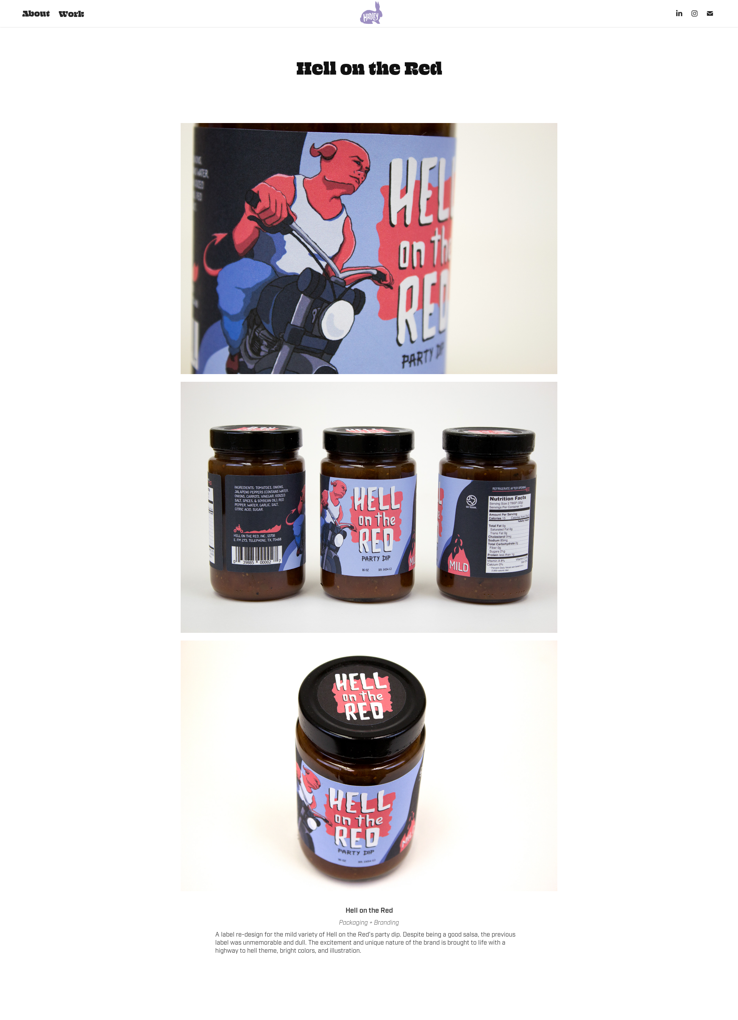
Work (71, 13)
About (36, 13)
